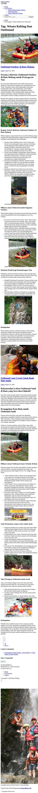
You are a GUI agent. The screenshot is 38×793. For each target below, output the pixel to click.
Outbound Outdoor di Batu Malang (17, 67)
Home (6, 6)
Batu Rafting (6, 685)
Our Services (8, 8)
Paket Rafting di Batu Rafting (16, 10)
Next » (6, 645)
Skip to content (5, 1)
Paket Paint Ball (12, 11)
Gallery (6, 15)
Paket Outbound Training (15, 13)
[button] (19, 737)
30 (5, 644)
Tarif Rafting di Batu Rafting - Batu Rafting (17, 652)
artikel (2, 71)
